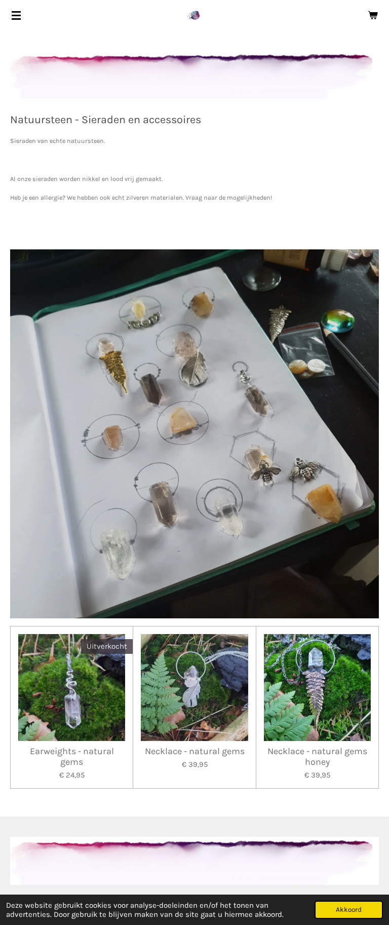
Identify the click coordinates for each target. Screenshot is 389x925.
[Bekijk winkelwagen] (373, 15)
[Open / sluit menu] (16, 15)
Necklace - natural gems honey (317, 756)
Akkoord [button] (349, 909)
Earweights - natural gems (72, 756)
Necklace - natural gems (195, 751)
